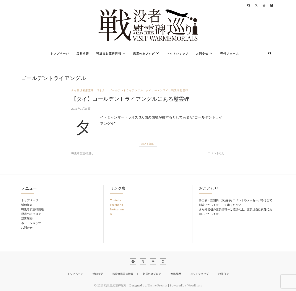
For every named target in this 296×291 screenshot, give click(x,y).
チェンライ (162, 90)
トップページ (59, 53)
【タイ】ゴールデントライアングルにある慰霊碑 (130, 98)
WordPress (194, 285)
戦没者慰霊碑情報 (108, 53)
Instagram (117, 209)
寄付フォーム (229, 53)
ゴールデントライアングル (126, 90)
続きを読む (148, 143)
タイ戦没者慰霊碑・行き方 (88, 90)
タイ (149, 90)
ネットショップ (178, 53)
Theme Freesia (157, 285)
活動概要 (82, 53)
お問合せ (202, 53)
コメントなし (216, 153)
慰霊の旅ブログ (144, 53)
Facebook (116, 205)
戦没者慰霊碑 (179, 90)
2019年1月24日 (80, 109)
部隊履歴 (27, 218)
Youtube (115, 200)
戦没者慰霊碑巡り (42, 50)
